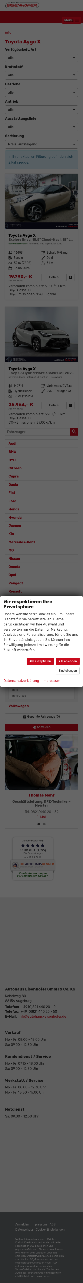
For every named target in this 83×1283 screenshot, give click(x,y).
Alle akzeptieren (40, 661)
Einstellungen (68, 671)
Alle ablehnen (68, 661)
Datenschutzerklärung (21, 681)
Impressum (51, 681)
